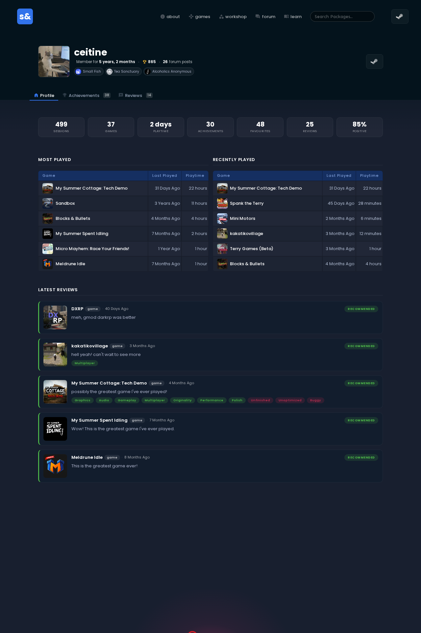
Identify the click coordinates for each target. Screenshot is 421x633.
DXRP (77, 309)
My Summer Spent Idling (99, 420)
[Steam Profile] (374, 61)
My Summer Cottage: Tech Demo (109, 383)
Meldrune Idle (87, 457)
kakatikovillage (89, 346)
